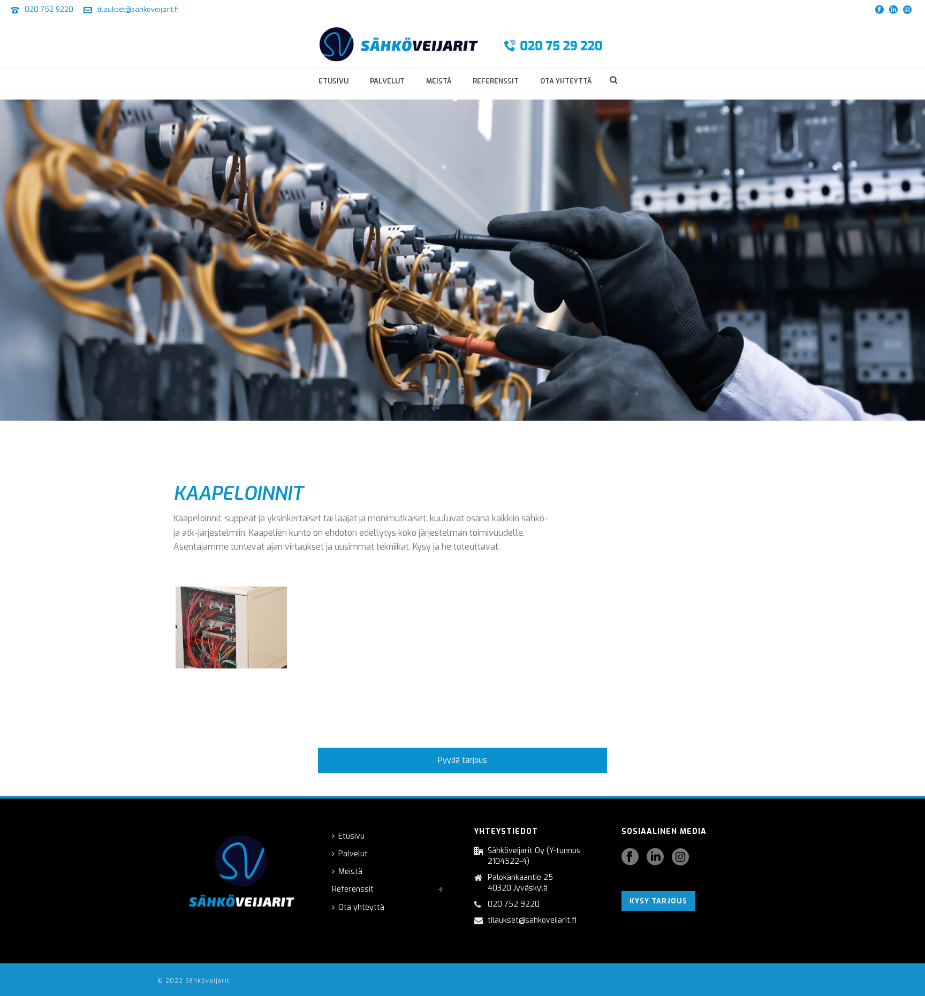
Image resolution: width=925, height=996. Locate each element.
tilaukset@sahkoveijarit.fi (138, 9)
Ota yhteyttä (566, 81)
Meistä (438, 81)
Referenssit (496, 81)
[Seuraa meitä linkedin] (655, 857)
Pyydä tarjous (462, 760)
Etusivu (333, 81)
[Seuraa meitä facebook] (630, 857)
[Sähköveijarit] (463, 43)
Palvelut (387, 81)
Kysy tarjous (658, 901)
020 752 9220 (49, 9)
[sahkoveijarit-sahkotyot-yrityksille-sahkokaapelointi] (231, 627)
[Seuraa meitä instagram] (680, 857)
